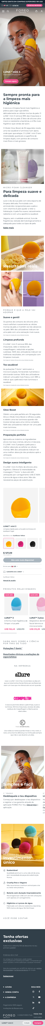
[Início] (22, 11)
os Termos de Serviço (21, 970)
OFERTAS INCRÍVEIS (34, 5)
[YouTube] (39, 997)
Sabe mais (8, 228)
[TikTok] (33, 1008)
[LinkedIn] (33, 1003)
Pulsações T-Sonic (12, 648)
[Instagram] (33, 992)
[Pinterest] (39, 1003)
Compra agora (11, 81)
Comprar (37, 1023)
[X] (33, 997)
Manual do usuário (9, 580)
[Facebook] (39, 992)
